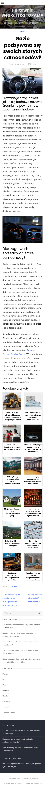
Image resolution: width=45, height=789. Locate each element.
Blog (4, 679)
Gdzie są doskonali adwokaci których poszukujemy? (34, 598)
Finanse (5, 690)
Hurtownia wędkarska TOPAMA (23, 12)
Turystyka (6, 707)
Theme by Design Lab (33, 783)
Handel (5, 696)
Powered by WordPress (12, 783)
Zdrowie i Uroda (8, 712)
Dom (4, 685)
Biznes (23, 32)
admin (34, 64)
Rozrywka (6, 701)
